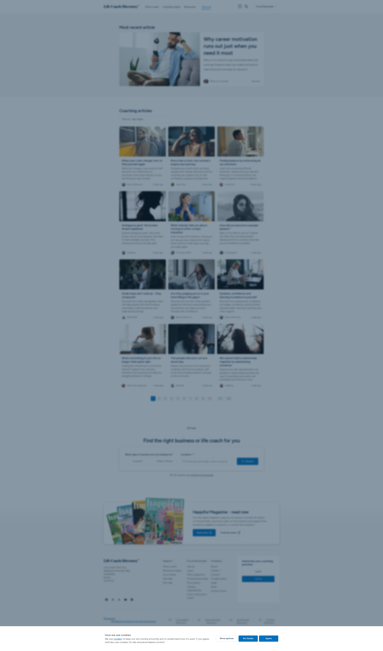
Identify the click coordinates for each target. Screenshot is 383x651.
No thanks (248, 638)
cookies (117, 638)
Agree (268, 638)
